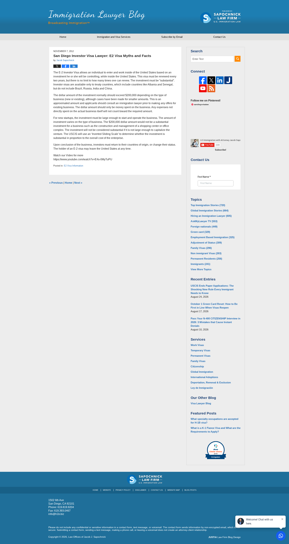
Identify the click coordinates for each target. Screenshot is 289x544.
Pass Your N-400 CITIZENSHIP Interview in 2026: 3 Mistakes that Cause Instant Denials (215, 322)
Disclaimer (140, 490)
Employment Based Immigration (212, 237)
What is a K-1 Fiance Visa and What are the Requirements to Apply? (215, 430)
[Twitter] (211, 80)
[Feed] (211, 88)
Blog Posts (190, 490)
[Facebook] (203, 80)
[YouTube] (203, 88)
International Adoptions (204, 377)
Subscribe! (220, 150)
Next (78, 182)
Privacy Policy (123, 490)
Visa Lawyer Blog (201, 403)
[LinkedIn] (220, 80)
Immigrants (200, 264)
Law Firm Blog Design (224, 537)
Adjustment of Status (206, 242)
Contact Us (157, 490)
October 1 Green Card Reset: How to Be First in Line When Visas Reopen (214, 306)
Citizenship (197, 366)
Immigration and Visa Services (113, 36)
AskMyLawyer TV (204, 221)
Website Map (173, 490)
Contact (219, 36)
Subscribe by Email (171, 36)
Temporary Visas (200, 350)
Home (63, 36)
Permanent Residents (206, 258)
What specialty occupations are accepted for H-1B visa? (214, 420)
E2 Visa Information (73, 165)
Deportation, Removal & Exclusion (211, 382)
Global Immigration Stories (209, 210)
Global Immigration (202, 371)
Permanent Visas (200, 355)
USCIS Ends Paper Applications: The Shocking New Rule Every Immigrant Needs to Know (212, 289)
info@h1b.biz (56, 514)
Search (237, 59)
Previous (56, 182)
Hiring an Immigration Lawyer (211, 215)
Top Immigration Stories (208, 205)
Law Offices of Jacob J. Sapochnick (87, 536)
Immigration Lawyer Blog (96, 18)
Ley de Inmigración (202, 387)
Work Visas (197, 345)
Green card (200, 231)
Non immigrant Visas (206, 253)
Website (107, 490)
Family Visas (201, 248)
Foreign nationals (204, 226)
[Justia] (228, 80)
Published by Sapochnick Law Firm (220, 17)
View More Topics (201, 269)
